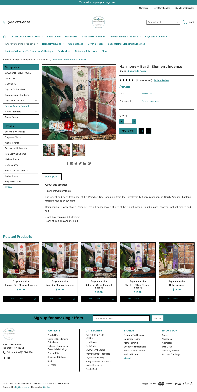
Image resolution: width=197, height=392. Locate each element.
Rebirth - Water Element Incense (98, 286)
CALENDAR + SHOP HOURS (25, 36)
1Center (46, 387)
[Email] (71, 163)
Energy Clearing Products (20, 44)
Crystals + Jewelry (156, 36)
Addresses (167, 343)
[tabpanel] (21, 272)
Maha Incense (176, 285)
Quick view (21, 267)
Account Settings (171, 354)
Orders (165, 335)
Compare (143, 8)
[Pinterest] (89, 163)
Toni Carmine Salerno (15, 154)
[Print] (76, 163)
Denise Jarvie (11, 165)
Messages (167, 339)
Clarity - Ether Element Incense (138, 286)
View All (9, 187)
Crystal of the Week (93, 36)
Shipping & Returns (86, 51)
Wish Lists (167, 346)
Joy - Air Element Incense (60, 285)
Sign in (178, 8)
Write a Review (161, 80)
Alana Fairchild (12, 143)
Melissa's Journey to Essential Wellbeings (29, 51)
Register (189, 8)
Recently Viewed (170, 350)
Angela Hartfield (13, 181)
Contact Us (64, 51)
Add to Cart (17, 299)
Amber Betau (11, 176)
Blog (104, 51)
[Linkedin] (84, 163)
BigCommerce (22, 387)
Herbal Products (52, 44)
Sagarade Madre (13, 137)
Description (51, 176)
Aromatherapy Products (124, 36)
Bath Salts (71, 36)
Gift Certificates (162, 8)
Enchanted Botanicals (16, 148)
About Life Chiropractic (16, 170)
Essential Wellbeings (15, 131)
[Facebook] (67, 163)
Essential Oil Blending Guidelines (127, 44)
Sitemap (52, 365)
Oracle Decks (75, 44)
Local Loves (54, 36)
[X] (80, 163)
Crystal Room (95, 44)
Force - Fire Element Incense (21, 285)
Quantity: (123, 115)
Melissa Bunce (12, 159)
